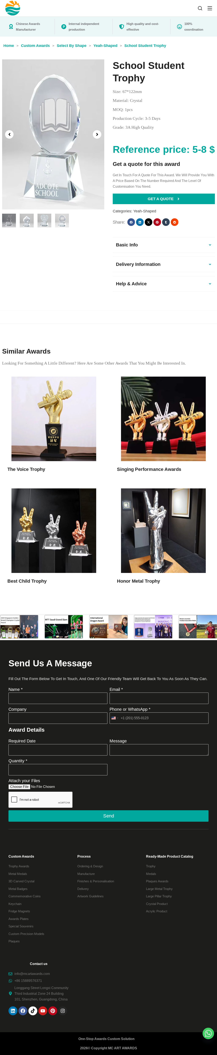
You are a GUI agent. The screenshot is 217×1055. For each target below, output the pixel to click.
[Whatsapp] (208, 1033)
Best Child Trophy (27, 581)
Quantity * (17, 760)
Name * (15, 689)
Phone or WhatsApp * (130, 709)
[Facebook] (22, 1010)
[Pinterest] (52, 1010)
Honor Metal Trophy (138, 581)
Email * (116, 689)
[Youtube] (42, 1010)
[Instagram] (62, 1010)
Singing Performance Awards (149, 469)
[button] (9, 134)
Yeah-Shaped (144, 211)
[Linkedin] (12, 1010)
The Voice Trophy (26, 469)
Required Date (22, 741)
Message (118, 741)
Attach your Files (24, 780)
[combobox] (115, 718)
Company (17, 709)
